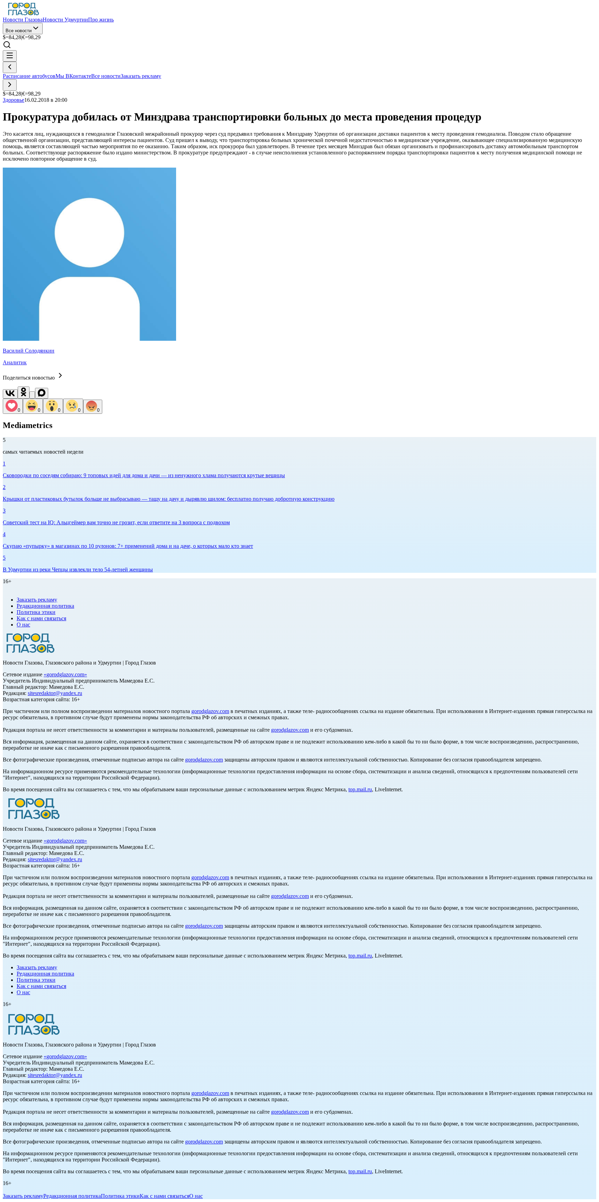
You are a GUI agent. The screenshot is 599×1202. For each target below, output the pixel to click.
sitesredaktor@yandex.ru (55, 693)
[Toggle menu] (10, 56)
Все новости (19, 30)
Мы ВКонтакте (73, 76)
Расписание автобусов (29, 76)
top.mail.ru (360, 789)
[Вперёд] (10, 85)
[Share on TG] (32, 395)
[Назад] (10, 67)
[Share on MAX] (41, 393)
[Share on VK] (10, 394)
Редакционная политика (45, 606)
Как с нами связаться (41, 618)
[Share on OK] (23, 392)
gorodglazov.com (65, 674)
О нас (23, 624)
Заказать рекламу (141, 76)
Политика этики (36, 612)
